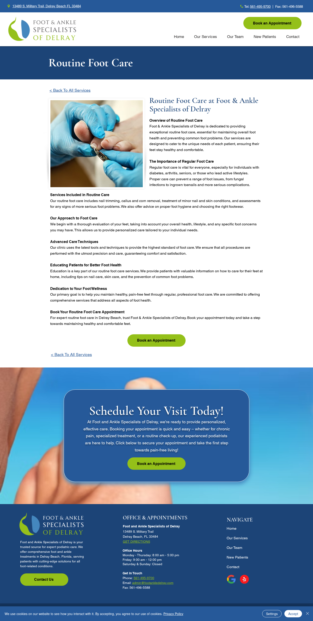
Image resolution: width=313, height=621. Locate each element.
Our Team (234, 547)
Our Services (237, 538)
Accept (293, 613)
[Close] (307, 613)
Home (231, 528)
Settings (272, 613)
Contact (233, 567)
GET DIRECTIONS (136, 541)
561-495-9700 (260, 6)
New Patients (237, 557)
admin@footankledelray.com (152, 583)
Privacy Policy (173, 613)
